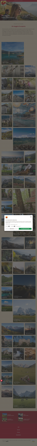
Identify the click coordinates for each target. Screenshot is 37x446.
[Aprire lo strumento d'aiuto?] (1, 381)
